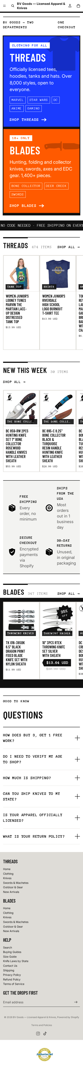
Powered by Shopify (68, 1017)
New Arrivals (11, 891)
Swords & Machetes (15, 882)
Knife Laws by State (15, 961)
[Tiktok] (45, 1033)
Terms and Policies (41, 1025)
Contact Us (10, 965)
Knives (7, 878)
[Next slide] (75, 302)
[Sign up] (76, 1002)
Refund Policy (11, 979)
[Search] (12, 6)
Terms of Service (13, 984)
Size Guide (10, 956)
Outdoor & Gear (13, 887)
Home (6, 869)
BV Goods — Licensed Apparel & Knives (34, 1017)
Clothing (8, 873)
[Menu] (4, 5)
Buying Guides (12, 952)
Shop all (66, 247)
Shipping (8, 970)
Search (7, 947)
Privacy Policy (12, 974)
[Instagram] (38, 1033)
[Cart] (78, 6)
